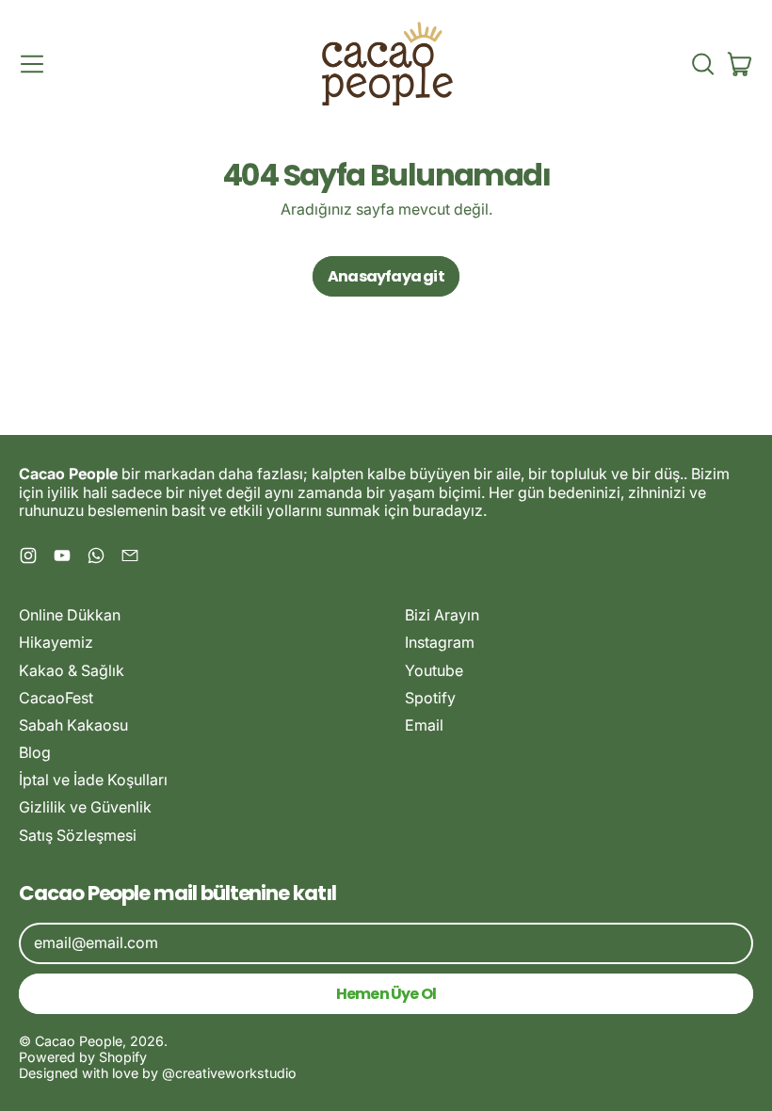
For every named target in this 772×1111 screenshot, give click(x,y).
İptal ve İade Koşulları (93, 779)
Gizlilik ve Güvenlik (85, 806)
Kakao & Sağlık (71, 670)
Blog (35, 752)
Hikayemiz (56, 642)
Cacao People (78, 1041)
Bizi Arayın (442, 614)
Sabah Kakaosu (73, 725)
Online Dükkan (70, 614)
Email (424, 725)
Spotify (430, 697)
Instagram (439, 642)
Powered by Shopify (83, 1057)
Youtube (434, 670)
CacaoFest (56, 697)
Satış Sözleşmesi (78, 835)
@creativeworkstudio (229, 1073)
